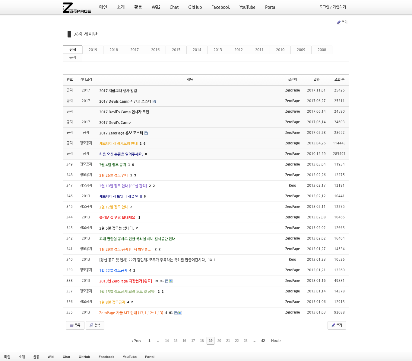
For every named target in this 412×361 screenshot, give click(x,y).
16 (184, 341)
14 (167, 341)
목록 (77, 325)
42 (263, 341)
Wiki (51, 356)
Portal (149, 356)
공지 (72, 57)
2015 (176, 49)
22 (237, 341)
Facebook (106, 356)
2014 (197, 49)
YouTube (130, 356)
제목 (190, 80)
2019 (93, 49)
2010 (280, 49)
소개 (22, 356)
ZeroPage (292, 90)
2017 (134, 49)
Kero (292, 185)
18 (202, 341)
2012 (238, 49)
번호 (70, 80)
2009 (301, 49)
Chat (66, 356)
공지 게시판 (85, 34)
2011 (259, 49)
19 (156, 281)
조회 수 (339, 80)
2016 (155, 49)
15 (175, 341)
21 (228, 341)
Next (275, 341)
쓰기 (344, 22)
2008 (322, 49)
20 (219, 341)
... (158, 341)
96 (161, 281)
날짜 (316, 80)
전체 (72, 49)
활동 (36, 356)
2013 (218, 49)
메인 (7, 356)
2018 (113, 49)
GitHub (84, 356)
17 (193, 341)
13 (210, 260)
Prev (137, 341)
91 (171, 312)
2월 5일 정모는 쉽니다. (117, 228)
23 (245, 341)
